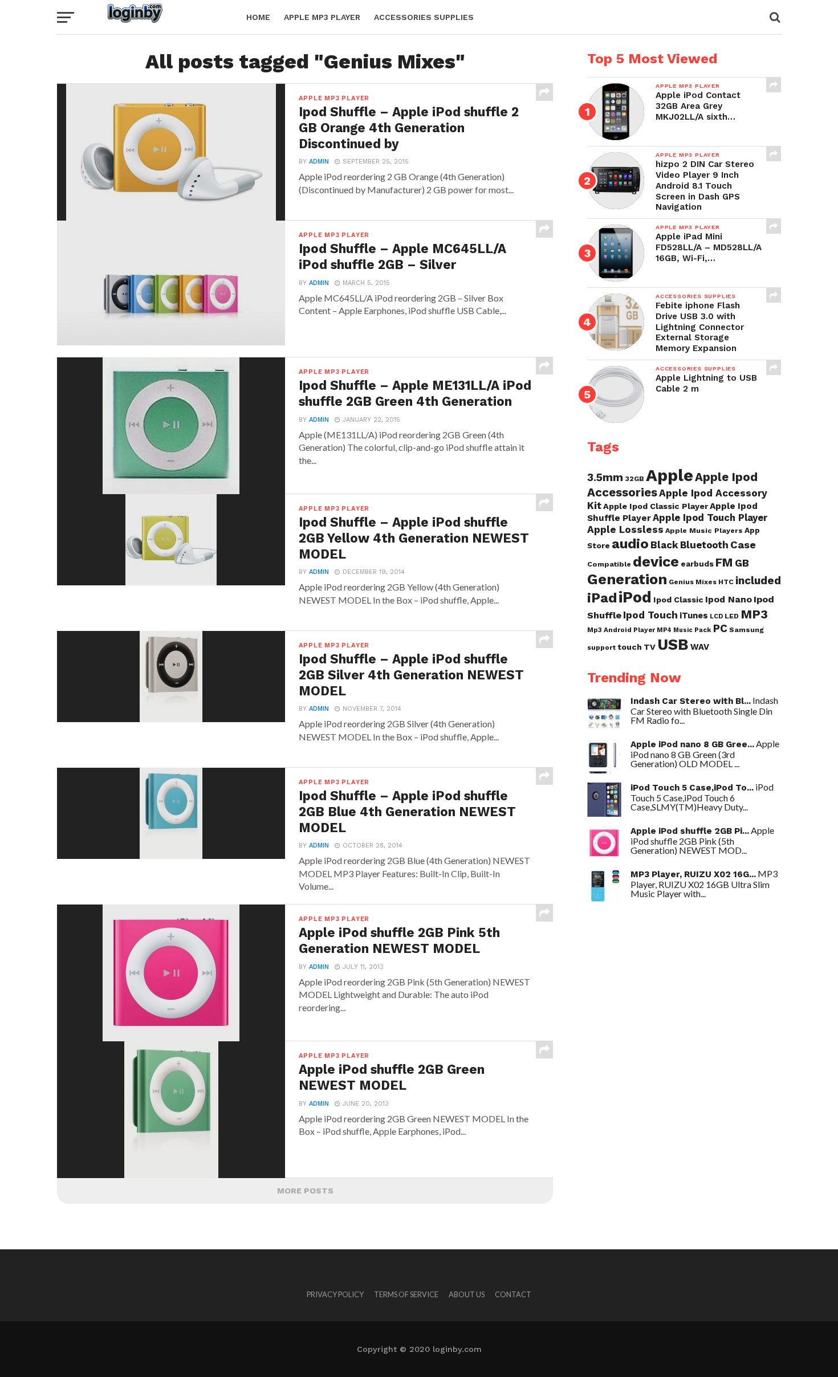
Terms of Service (406, 1294)
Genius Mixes (693, 582)
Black (664, 545)
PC (720, 628)
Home (258, 17)
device (656, 561)
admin (319, 161)
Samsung (746, 629)
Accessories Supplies (424, 17)
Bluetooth (704, 545)
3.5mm (605, 477)
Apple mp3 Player (322, 17)
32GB (634, 478)
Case (743, 545)
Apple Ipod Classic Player (655, 506)
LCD (716, 616)
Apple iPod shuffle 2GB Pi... (689, 831)
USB (673, 644)
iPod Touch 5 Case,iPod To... (692, 788)
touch (629, 646)
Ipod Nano (728, 599)
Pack (702, 630)
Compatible (609, 564)
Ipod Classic (678, 599)
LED (732, 616)
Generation (627, 579)
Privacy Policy (335, 1294)
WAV (699, 647)
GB (742, 563)
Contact (513, 1294)
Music (683, 630)
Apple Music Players (704, 530)
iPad (602, 597)
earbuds (697, 563)
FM (724, 562)
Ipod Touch (650, 615)
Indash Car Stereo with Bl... (690, 701)
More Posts (305, 1190)
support (601, 647)
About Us (467, 1294)
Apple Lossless (625, 529)
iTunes (694, 615)
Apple (669, 475)
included (758, 580)
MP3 (754, 614)
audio (630, 544)
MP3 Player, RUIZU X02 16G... (693, 874)
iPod (635, 597)
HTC (726, 582)
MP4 (664, 630)
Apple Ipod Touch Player (710, 517)
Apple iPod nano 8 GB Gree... (692, 744)
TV (650, 646)
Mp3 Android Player (621, 630)
